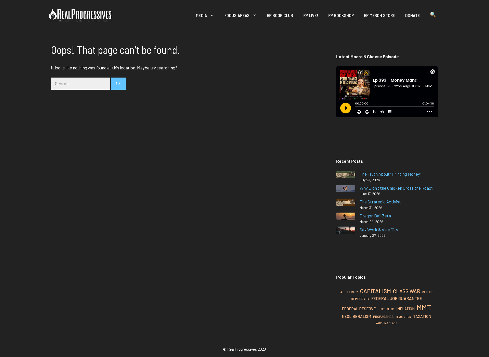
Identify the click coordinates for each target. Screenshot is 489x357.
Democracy (360, 299)
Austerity (349, 292)
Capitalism (375, 291)
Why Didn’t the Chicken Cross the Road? (396, 187)
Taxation (422, 316)
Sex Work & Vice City (379, 229)
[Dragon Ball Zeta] (345, 217)
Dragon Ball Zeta (375, 215)
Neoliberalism (356, 316)
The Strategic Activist (380, 201)
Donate (412, 15)
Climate (427, 292)
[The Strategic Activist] (345, 203)
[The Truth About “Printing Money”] (345, 175)
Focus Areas (237, 15)
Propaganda (383, 317)
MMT (424, 307)
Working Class (386, 323)
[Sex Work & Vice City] (345, 231)
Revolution (403, 316)
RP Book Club (280, 15)
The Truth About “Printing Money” (390, 173)
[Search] (118, 84)
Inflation (405, 308)
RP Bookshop (341, 15)
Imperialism (386, 309)
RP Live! (310, 15)
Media (201, 15)
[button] (433, 15)
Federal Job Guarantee (396, 298)
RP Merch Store (379, 15)
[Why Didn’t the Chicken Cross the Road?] (345, 189)
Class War (406, 291)
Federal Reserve (359, 308)
